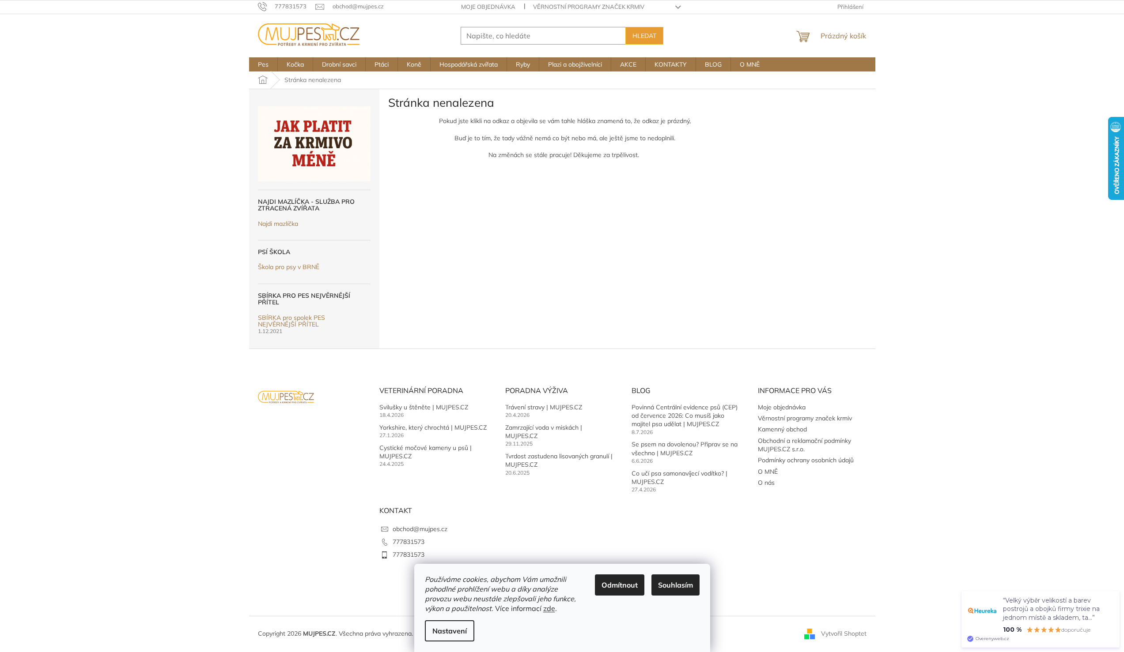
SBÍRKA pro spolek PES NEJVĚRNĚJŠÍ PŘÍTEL (291, 321)
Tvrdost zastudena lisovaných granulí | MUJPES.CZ (559, 460)
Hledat (644, 36)
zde (549, 608)
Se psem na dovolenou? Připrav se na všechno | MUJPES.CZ (685, 448)
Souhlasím (675, 585)
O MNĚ (768, 472)
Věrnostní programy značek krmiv (588, 6)
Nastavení (449, 630)
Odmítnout (620, 585)
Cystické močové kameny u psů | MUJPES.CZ (425, 452)
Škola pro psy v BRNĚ (288, 267)
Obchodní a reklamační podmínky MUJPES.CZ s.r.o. (804, 445)
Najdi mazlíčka (278, 224)
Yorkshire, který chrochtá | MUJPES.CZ (433, 427)
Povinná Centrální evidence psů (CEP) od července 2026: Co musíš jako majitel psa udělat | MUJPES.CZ (685, 415)
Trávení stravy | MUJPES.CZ (543, 407)
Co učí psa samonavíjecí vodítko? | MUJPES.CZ (679, 477)
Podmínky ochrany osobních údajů (806, 460)
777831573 (408, 542)
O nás (766, 483)
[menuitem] (263, 64)
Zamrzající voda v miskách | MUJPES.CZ (543, 431)
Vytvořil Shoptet (844, 633)
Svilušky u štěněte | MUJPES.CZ (423, 407)
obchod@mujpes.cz (420, 529)
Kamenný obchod (782, 429)
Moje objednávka (488, 6)
